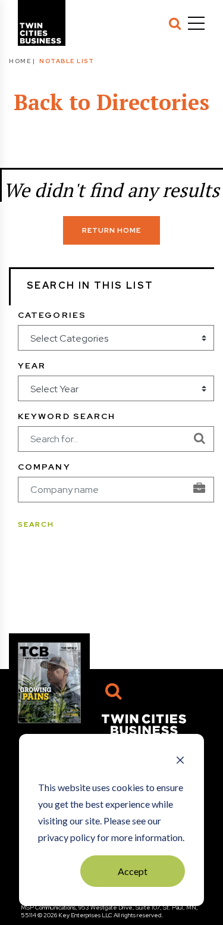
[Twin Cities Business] (144, 723)
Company (44, 466)
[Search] (175, 23)
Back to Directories (111, 102)
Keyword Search (66, 416)
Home (20, 61)
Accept (132, 871)
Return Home (111, 230)
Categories (52, 315)
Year (32, 365)
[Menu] (196, 23)
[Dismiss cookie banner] (180, 761)
